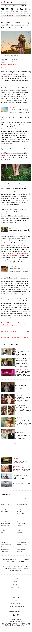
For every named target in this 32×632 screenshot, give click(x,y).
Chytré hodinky (12, 570)
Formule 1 (3, 530)
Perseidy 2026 (26, 559)
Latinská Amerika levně (6, 549)
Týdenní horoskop (7, 15)
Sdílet (10, 64)
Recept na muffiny (21, 523)
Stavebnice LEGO (24, 566)
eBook (4, 64)
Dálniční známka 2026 (21, 542)
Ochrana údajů (16, 587)
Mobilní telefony (16, 566)
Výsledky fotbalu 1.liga (5, 523)
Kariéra (16, 581)
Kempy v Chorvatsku (5, 539)
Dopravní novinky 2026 (22, 544)
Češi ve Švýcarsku (5, 546)
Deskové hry (20, 568)
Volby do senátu (4, 511)
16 (15, 64)
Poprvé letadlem (4, 542)
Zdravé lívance (20, 525)
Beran (2, 11)
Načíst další (16, 443)
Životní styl (19, 417)
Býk (7, 11)
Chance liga (3, 521)
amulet (3, 155)
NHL (2, 532)
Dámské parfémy (7, 568)
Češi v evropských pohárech (19, 561)
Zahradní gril (22, 564)
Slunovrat (13, 337)
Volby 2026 (3, 502)
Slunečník (27, 563)
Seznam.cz (23, 2)
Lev (21, 11)
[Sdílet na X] (30, 331)
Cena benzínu (10, 561)
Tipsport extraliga (5, 525)
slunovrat (7, 88)
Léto (18, 337)
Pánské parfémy (19, 570)
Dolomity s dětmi (4, 551)
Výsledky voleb (4, 506)
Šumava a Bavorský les (6, 544)
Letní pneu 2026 (20, 539)
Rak (17, 11)
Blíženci (12, 11)
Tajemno (11, 266)
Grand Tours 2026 (20, 513)
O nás (16, 578)
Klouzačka (6, 564)
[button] (16, 42)
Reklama (16, 597)
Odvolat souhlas (16, 603)
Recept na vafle (20, 530)
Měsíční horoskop (21, 15)
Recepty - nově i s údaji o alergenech (13, 5)
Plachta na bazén (15, 563)
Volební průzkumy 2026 (6, 504)
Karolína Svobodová (12, 59)
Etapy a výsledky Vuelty (22, 504)
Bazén (10, 563)
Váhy (30, 11)
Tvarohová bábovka (21, 527)
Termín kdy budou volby (6, 509)
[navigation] (2, 2)
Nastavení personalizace (16, 606)
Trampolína (22, 563)
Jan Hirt (18, 506)
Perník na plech (20, 532)
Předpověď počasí (18, 559)
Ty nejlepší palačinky (21, 521)
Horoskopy (12, 107)
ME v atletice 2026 (5, 527)
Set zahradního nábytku (14, 564)
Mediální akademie (16, 590)
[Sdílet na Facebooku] (28, 331)
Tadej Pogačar (20, 509)
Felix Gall (19, 511)
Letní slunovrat (24, 337)
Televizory (25, 568)
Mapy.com (12, 559)
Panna (25, 11)
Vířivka (27, 564)
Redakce (16, 584)
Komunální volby (4, 513)
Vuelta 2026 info (20, 502)
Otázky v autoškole (21, 549)
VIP (16, 382)
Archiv (16, 594)
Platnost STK (19, 551)
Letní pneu (14, 568)
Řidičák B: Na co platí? (22, 546)
